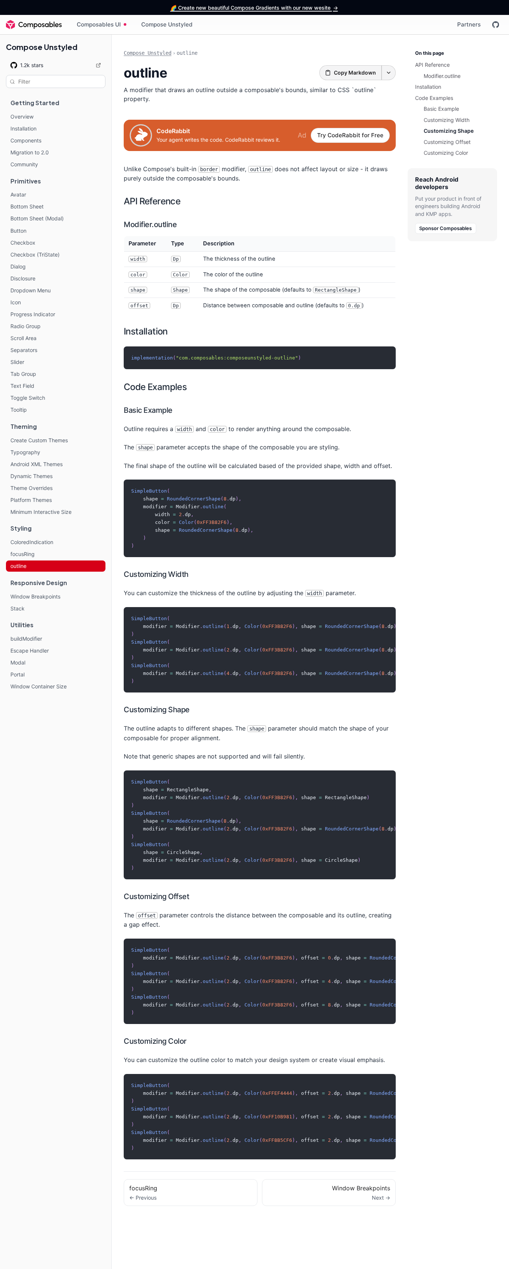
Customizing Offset (156, 896)
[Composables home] (34, 25)
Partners (469, 24)
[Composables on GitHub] (495, 24)
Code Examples (155, 386)
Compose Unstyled (167, 24)
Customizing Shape (157, 709)
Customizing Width (156, 574)
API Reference (152, 201)
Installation (146, 331)
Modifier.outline (150, 224)
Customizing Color (155, 1041)
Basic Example (148, 410)
